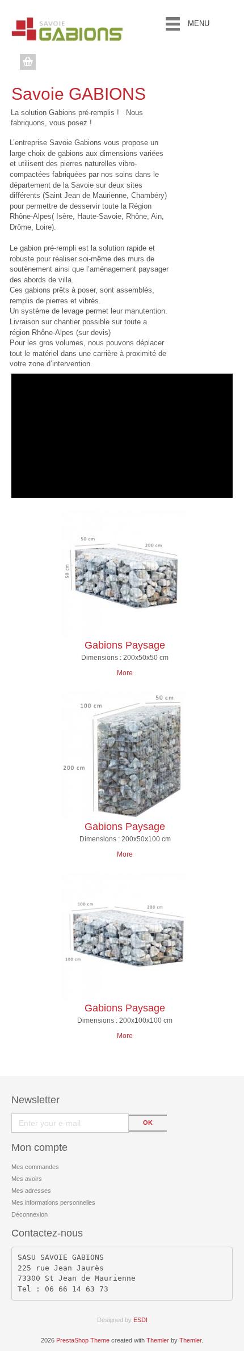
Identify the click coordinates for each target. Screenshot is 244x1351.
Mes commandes (35, 1166)
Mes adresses (31, 1190)
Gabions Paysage (125, 645)
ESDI (140, 1319)
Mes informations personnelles (53, 1202)
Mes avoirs (26, 1178)
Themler (157, 1340)
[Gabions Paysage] (125, 574)
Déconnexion (29, 1214)
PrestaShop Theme (83, 1340)
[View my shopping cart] (29, 61)
